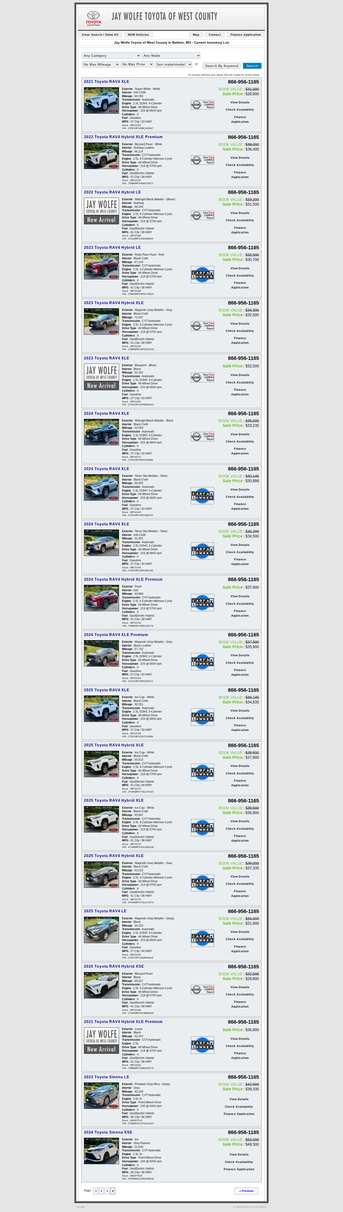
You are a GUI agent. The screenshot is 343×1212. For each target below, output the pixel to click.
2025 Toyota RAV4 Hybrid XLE (114, 745)
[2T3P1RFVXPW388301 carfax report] (202, 377)
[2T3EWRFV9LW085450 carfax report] (202, 989)
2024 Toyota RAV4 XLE (107, 413)
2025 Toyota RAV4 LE (105, 911)
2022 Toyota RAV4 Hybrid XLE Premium (123, 137)
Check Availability (240, 109)
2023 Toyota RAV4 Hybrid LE (112, 247)
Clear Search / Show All (100, 34)
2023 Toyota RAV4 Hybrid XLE (114, 303)
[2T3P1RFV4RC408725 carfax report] (202, 495)
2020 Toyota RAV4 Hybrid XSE (114, 966)
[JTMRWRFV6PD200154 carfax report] (202, 325)
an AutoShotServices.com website (249, 1207)
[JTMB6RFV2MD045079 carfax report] (202, 1044)
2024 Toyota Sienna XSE (108, 1132)
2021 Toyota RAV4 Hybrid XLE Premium (123, 1022)
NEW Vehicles (138, 34)
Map (196, 34)
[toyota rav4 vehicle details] (101, 100)
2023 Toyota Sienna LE (107, 1077)
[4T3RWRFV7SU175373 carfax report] (202, 883)
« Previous (246, 1191)
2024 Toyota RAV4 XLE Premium (116, 635)
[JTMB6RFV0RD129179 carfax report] (202, 602)
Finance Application (246, 34)
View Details (240, 102)
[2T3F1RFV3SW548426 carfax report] (202, 938)
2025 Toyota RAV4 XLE (107, 690)
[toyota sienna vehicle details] (101, 1096)
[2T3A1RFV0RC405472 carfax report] (202, 661)
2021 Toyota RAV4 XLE (107, 82)
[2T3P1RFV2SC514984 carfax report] (202, 717)
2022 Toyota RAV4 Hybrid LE (112, 192)
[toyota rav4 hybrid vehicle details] (101, 985)
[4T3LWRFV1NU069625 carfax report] (202, 215)
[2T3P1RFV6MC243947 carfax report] (202, 104)
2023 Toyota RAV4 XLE (107, 358)
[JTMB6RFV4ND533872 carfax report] (202, 160)
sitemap (80, 1207)
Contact (215, 34)
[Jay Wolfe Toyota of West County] (171, 19)
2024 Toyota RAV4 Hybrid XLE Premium (123, 579)
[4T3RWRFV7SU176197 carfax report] (202, 772)
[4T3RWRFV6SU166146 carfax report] (202, 827)
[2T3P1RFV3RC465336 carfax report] (202, 551)
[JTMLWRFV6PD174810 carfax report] (202, 274)
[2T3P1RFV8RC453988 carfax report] (202, 436)
